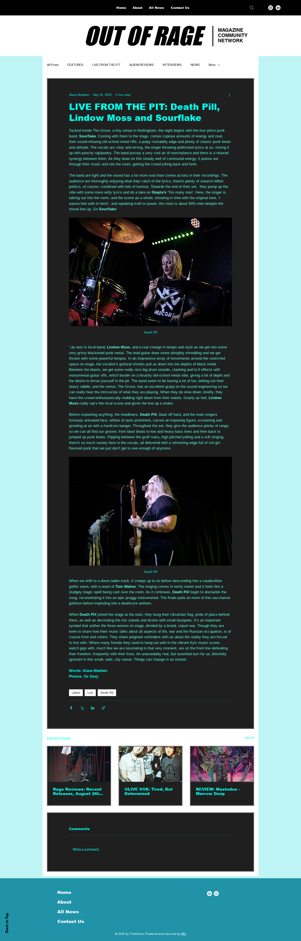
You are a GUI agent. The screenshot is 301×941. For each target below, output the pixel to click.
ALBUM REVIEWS (141, 65)
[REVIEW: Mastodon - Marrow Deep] (222, 764)
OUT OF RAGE (143, 35)
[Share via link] (103, 708)
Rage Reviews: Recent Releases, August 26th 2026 (77, 791)
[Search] (251, 7)
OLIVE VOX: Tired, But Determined (148, 791)
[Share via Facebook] (71, 708)
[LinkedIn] (278, 7)
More (212, 65)
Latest (76, 692)
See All (249, 737)
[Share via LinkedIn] (93, 708)
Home (64, 892)
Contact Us (70, 921)
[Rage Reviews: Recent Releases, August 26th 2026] (79, 764)
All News (68, 911)
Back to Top (7, 923)
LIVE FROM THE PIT (106, 65)
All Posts (53, 65)
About (64, 902)
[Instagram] (270, 7)
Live (90, 692)
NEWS (195, 65)
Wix (183, 933)
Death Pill (106, 692)
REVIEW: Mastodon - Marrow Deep (218, 791)
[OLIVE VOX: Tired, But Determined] (150, 764)
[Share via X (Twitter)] (82, 708)
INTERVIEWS (172, 65)
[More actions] (229, 94)
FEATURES (75, 65)
